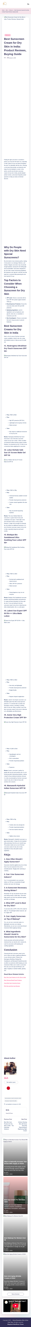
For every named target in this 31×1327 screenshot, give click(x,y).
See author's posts (11, 1082)
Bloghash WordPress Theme (16, 1324)
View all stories (15, 1294)
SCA (6, 1078)
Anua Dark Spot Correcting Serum (12, 983)
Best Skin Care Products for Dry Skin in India (15, 977)
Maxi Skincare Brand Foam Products (13, 980)
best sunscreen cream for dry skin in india (13, 1098)
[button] (9, 1113)
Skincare (7, 35)
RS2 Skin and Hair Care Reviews (12, 986)
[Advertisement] (15, 77)
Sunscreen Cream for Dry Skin (11, 1100)
